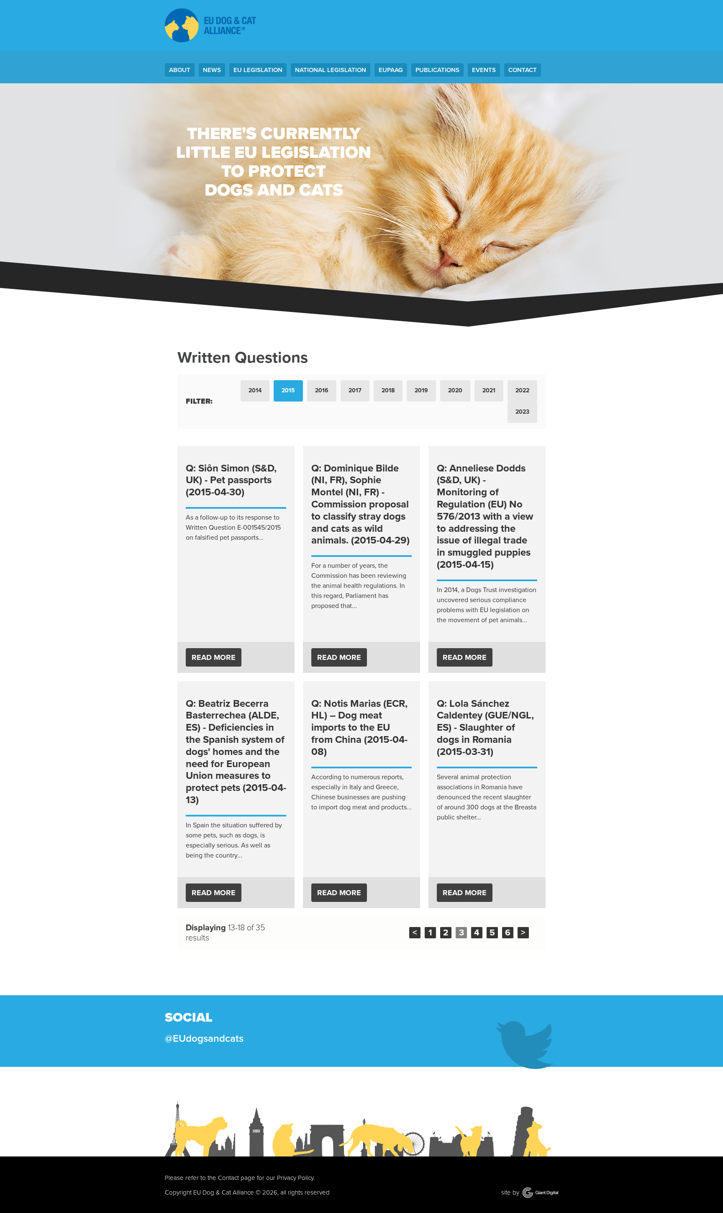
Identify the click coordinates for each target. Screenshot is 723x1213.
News (212, 70)
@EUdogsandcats (204, 1039)
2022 (522, 390)
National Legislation (330, 70)
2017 (355, 390)
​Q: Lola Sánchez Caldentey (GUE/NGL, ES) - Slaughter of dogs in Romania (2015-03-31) (485, 728)
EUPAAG (391, 70)
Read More (214, 657)
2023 (522, 411)
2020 (455, 390)
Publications (437, 70)
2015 (288, 390)
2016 (321, 390)
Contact (522, 70)
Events (484, 70)
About (179, 70)
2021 (488, 390)
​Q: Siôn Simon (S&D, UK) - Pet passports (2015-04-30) (231, 480)
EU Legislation (257, 70)
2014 (255, 390)
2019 (421, 390)
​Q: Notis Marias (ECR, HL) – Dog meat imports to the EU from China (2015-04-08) (359, 728)
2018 (388, 390)
